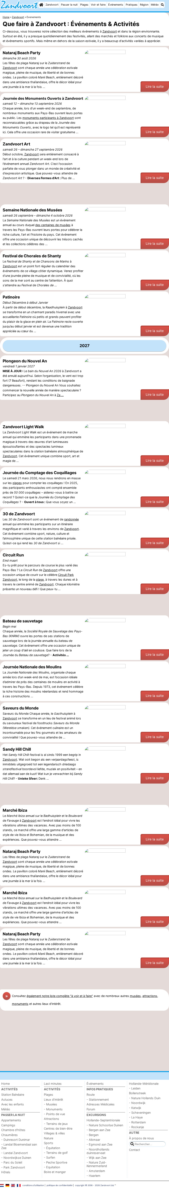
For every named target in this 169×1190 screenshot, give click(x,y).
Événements (115, 4)
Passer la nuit (69, 4)
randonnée (71, 519)
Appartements (11, 1120)
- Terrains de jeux (56, 1123)
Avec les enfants (12, 1104)
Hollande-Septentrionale (103, 1120)
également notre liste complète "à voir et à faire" (60, 996)
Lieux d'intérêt (53, 1099)
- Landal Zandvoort (14, 1153)
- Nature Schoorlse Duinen (105, 1125)
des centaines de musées (52, 225)
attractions (149, 996)
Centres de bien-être (58, 1128)
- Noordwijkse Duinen (16, 1157)
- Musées (50, 1104)
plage (40, 579)
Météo (155, 4)
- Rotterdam (137, 1122)
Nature (48, 1138)
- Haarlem (93, 1175)
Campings (8, 1125)
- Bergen (93, 1135)
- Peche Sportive (55, 1162)
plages (17, 483)
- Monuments (53, 1109)
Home (5, 1083)
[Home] (41, 5)
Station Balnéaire (12, 1094)
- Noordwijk (137, 1103)
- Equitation (52, 1167)
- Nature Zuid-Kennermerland (97, 1164)
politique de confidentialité (60, 1185)
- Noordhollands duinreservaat (98, 1151)
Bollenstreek (137, 1093)
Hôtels (5, 1172)
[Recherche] (162, 5)
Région (144, 4)
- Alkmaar (93, 1139)
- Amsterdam (96, 1171)
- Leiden (134, 1088)
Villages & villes (54, 1133)
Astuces (7, 1099)
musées (135, 996)
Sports (48, 1143)
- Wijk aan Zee (96, 1157)
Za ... (60, 395)
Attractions (51, 1118)
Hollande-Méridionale (143, 1083)
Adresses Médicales (101, 1104)
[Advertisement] (84, 194)
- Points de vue (54, 1114)
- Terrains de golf (56, 1152)
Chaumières (9, 1135)
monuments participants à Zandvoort (48, 118)
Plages (84, 4)
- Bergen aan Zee (98, 1130)
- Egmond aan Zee (99, 1144)
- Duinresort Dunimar (15, 1139)
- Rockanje (136, 1127)
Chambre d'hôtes (13, 1130)
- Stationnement (98, 1099)
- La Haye (136, 1117)
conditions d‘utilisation (33, 1185)
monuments (20, 1003)
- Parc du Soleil (11, 1162)
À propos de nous (141, 1138)
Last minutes (53, 1083)
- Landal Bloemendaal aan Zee (19, 1146)
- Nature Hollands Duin (144, 1098)
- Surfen (49, 1157)
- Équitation (52, 1148)
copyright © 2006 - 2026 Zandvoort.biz (94, 1185)
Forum (91, 1109)
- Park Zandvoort (13, 1167)
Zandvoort (52, 4)
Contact (134, 1150)
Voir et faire (98, 4)
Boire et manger (55, 1172)
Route (91, 1094)
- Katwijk (135, 1108)
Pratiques (131, 4)
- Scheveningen (140, 1112)
